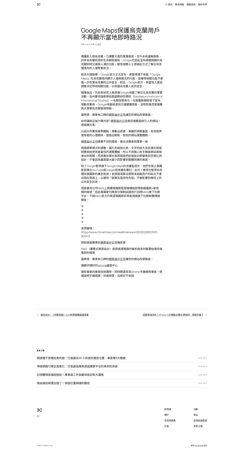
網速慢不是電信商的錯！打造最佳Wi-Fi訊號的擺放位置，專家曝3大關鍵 (81, 358)
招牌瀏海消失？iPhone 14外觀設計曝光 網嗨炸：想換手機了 (173, 314)
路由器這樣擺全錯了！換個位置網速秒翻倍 (63, 383)
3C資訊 (98, 44)
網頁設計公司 (117, 115)
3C (38, 4)
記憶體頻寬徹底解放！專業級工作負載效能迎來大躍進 (70, 374)
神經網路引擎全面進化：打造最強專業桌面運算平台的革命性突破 (77, 366)
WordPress (199, 445)
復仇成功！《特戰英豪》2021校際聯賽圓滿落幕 (65, 314)
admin (87, 44)
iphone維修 (105, 265)
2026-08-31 (202, 358)
